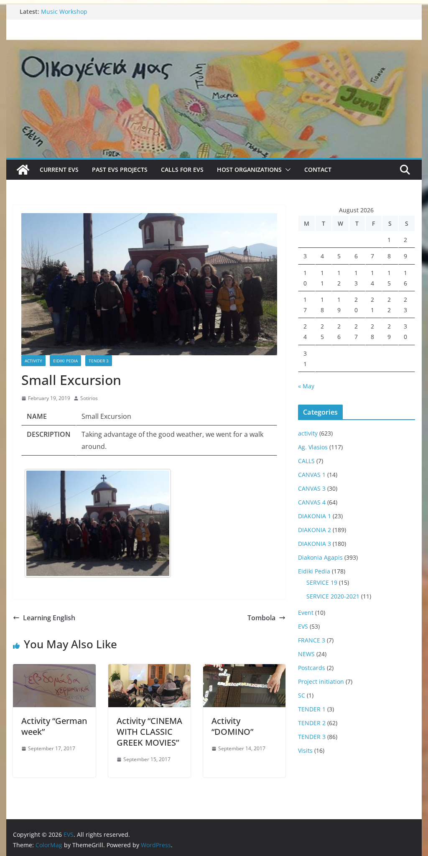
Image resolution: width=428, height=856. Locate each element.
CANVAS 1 (312, 475)
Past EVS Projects (120, 169)
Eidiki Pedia (65, 361)
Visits (305, 750)
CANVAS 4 (312, 502)
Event (305, 613)
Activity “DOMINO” (232, 726)
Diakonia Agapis (320, 557)
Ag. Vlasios (313, 447)
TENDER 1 (312, 709)
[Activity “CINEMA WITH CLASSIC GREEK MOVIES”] (149, 670)
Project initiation (321, 681)
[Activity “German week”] (54, 670)
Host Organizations (249, 169)
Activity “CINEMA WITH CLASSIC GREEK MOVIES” (149, 731)
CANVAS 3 (312, 488)
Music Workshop (64, 11)
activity (33, 361)
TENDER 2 (312, 723)
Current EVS (59, 169)
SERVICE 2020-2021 (332, 596)
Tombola (261, 617)
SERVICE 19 (321, 582)
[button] (286, 170)
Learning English (49, 617)
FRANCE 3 (311, 640)
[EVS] (213, 45)
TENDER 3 (99, 361)
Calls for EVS (182, 169)
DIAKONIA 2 (314, 530)
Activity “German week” (54, 726)
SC (301, 695)
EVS (303, 626)
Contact (317, 169)
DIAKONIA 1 (314, 516)
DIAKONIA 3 (314, 544)
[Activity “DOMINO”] (244, 670)
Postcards (311, 668)
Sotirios (89, 398)
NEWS (306, 654)
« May (306, 386)
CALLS (306, 461)
